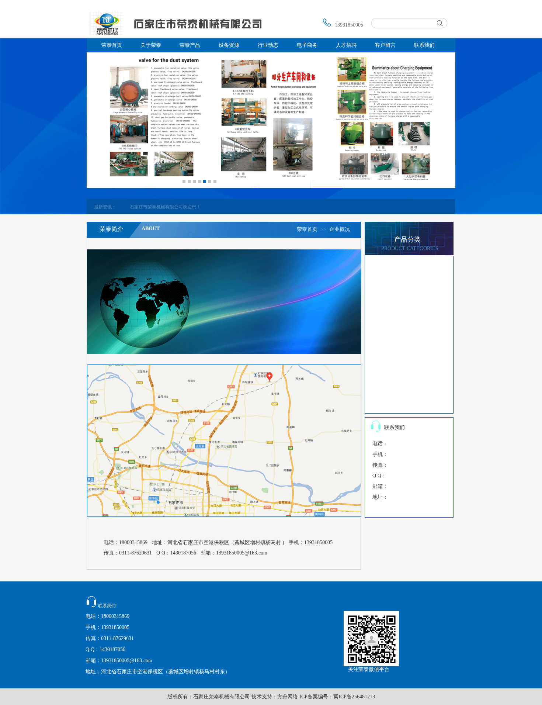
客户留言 (385, 45)
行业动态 (268, 45)
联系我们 (424, 45)
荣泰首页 (111, 45)
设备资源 (229, 45)
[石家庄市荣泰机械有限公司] (174, 34)
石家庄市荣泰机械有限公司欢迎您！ (161, 207)
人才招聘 (346, 45)
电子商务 (307, 45)
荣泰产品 (190, 45)
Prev (177, 180)
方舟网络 (287, 696)
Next (222, 180)
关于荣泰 (150, 45)
